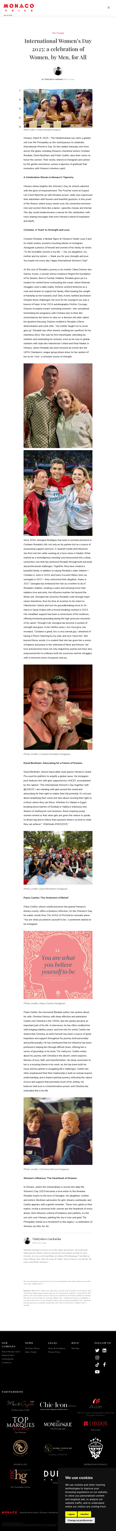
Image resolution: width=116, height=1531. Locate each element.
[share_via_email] (20, 126)
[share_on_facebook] (20, 90)
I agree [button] (71, 1514)
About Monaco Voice (11, 1351)
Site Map (75, 1348)
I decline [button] (84, 1514)
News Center (30, 1352)
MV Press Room (32, 1348)
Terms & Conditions (56, 1348)
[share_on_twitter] (20, 99)
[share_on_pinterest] (20, 117)
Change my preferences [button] (80, 1520)
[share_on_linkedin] (20, 108)
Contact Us (6, 1362)
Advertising (53, 1512)
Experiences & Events (29, 1512)
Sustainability (8, 1359)
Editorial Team (8, 1355)
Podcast (43, 1512)
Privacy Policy (54, 1352)
